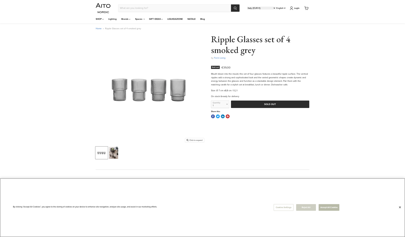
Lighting (112, 19)
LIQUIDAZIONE (175, 19)
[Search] (235, 8)
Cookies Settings (283, 207)
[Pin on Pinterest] (228, 116)
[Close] (399, 207)
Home (99, 28)
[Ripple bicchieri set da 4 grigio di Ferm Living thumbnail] (101, 153)
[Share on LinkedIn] (223, 116)
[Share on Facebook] (213, 116)
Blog (202, 19)
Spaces (139, 19)
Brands (125, 19)
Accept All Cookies (329, 207)
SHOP (99, 19)
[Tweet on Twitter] (218, 116)
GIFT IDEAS (155, 19)
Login (296, 8)
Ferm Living (219, 58)
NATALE (191, 19)
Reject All (306, 207)
